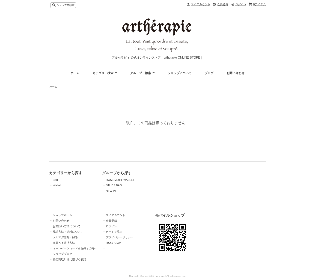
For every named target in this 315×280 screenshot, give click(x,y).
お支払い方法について (66, 226)
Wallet (57, 185)
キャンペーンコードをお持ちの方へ (75, 248)
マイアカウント (200, 4)
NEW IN (111, 191)
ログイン (240, 4)
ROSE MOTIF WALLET (120, 180)
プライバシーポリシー (120, 237)
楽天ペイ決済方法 (64, 242)
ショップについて (180, 73)
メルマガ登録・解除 (65, 237)
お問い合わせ (235, 73)
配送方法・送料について (68, 231)
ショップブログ (62, 254)
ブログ (209, 73)
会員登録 (222, 4)
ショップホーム (62, 215)
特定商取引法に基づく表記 (69, 259)
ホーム (75, 73)
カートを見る (114, 231)
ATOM (117, 242)
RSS (109, 242)
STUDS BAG (114, 185)
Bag (55, 180)
